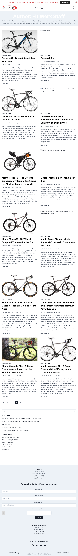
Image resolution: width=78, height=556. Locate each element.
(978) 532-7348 (39, 531)
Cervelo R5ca (47, 58)
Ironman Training (7, 444)
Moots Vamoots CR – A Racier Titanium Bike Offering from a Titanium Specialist (56, 369)
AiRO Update (6, 424)
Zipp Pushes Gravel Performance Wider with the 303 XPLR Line (21, 419)
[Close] (76, 2)
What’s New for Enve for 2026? (11, 427)
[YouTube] (41, 545)
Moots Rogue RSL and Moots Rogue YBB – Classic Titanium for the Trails (58, 242)
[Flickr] (45, 545)
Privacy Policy (14, 553)
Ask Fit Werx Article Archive (10, 437)
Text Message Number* (39, 509)
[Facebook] (33, 545)
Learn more (65, 2)
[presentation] (19, 41)
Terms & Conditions (63, 553)
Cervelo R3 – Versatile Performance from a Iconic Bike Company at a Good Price (57, 119)
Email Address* (39, 502)
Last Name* (39, 496)
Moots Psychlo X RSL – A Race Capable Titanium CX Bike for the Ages (19, 305)
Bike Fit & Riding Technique (10, 440)
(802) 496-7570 (39, 476)
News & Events (6, 447)
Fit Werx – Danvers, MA (39, 525)
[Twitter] (37, 545)
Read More (6, 83)
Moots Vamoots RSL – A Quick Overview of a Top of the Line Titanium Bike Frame (17, 369)
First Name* (39, 489)
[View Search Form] (74, 8)
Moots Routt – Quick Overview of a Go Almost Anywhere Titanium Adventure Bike (58, 305)
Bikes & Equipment (7, 55)
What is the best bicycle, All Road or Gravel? (15, 430)
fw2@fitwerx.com (39, 533)
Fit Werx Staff (6, 64)
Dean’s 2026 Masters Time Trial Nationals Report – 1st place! (20, 421)
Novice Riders (6, 449)
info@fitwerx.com (39, 478)
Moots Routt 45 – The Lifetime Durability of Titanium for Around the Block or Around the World (19, 180)
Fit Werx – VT (39, 469)
